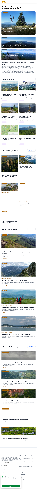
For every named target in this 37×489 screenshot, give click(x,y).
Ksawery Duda (21, 92)
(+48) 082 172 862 (5, 464)
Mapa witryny (33, 485)
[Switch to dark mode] (32, 1)
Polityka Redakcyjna (28, 485)
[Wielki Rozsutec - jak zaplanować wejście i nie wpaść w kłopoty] (18, 42)
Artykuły (20, 451)
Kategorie (21, 469)
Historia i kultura (21, 480)
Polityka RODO (22, 485)
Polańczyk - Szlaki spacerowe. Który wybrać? (25, 466)
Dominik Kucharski (4, 92)
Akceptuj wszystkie (11, 486)
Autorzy (3, 469)
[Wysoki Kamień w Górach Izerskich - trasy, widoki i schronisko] (18, 54)
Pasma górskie (21, 472)
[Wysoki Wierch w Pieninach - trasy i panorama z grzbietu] (18, 23)
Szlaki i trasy (4, 263)
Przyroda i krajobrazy (22, 474)
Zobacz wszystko (31, 150)
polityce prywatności (14, 481)
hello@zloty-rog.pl (5, 465)
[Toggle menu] (35, 2)
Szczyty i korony (4, 37)
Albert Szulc (3, 114)
